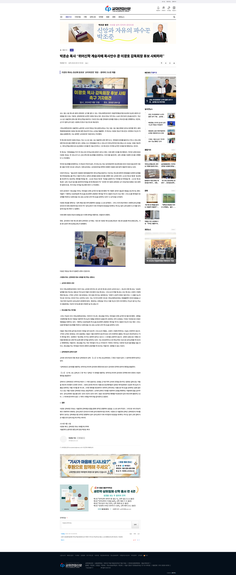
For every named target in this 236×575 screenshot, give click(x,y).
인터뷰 (101, 17)
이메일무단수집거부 (125, 555)
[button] (146, 249)
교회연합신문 (97, 567)
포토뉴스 (121, 17)
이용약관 (96, 555)
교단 (72, 50)
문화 (113, 17)
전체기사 (174, 1)
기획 (85, 17)
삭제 (135, 533)
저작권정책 (134, 555)
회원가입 (168, 1)
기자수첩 (78, 17)
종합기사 (69, 17)
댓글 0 (86, 63)
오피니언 (93, 17)
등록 (135, 524)
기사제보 (169, 10)
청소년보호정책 (114, 555)
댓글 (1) (62, 540)
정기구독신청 (89, 555)
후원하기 (158, 10)
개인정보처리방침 (104, 555)
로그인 (163, 1)
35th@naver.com (73, 440)
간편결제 (83, 555)
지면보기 (174, 10)
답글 (131, 533)
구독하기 (164, 10)
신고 (139, 533)
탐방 (107, 17)
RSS (146, 555)
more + (173, 149)
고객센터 (140, 555)
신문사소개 (62, 555)
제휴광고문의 (70, 555)
